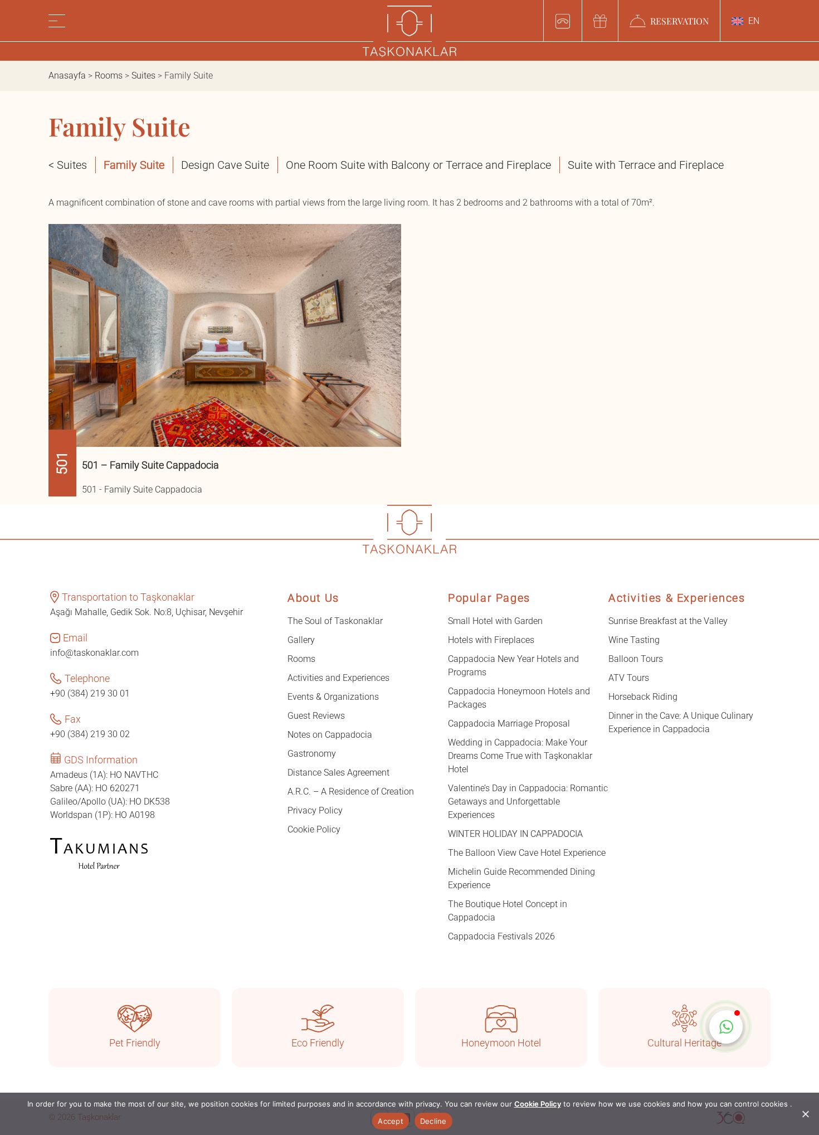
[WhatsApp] (726, 1027)
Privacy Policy (315, 810)
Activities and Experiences (338, 678)
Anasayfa (67, 75)
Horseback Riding (642, 696)
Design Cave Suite (225, 165)
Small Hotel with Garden (495, 621)
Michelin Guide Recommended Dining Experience (521, 878)
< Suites (67, 165)
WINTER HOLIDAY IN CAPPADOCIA (515, 834)
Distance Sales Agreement (338, 772)
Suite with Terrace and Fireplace (646, 165)
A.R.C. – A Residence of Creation (350, 791)
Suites (143, 75)
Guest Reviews (316, 715)
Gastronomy (311, 753)
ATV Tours (628, 678)
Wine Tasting (634, 640)
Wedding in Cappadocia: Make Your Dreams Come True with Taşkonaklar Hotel (520, 755)
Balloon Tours (635, 659)
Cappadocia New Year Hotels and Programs (513, 666)
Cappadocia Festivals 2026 (501, 936)
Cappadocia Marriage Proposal (509, 723)
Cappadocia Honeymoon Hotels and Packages (519, 698)
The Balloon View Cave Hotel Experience (527, 852)
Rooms (109, 75)
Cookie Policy (313, 829)
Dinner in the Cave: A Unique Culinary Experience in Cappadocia (680, 722)
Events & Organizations (333, 696)
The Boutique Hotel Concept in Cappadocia (507, 911)
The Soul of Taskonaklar (335, 621)
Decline (433, 1121)
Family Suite (134, 165)
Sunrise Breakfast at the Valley (668, 621)
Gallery (301, 640)
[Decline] (805, 1113)
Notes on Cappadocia (329, 734)
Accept (390, 1121)
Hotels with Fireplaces (491, 640)
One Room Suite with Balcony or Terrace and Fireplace (418, 165)
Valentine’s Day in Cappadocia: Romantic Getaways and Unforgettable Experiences (528, 801)
